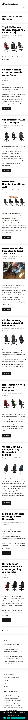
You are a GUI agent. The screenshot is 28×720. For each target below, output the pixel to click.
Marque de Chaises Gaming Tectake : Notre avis (13, 516)
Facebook (7, 686)
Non (9, 717)
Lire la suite (7, 108)
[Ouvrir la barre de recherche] (20, 7)
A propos (6, 683)
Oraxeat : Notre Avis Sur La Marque (13, 121)
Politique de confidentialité (11, 677)
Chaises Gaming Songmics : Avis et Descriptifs (12, 323)
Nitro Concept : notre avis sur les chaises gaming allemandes (12, 568)
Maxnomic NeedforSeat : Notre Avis (13, 184)
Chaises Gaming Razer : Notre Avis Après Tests (12, 72)
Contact (6, 680)
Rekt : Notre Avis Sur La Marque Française (13, 387)
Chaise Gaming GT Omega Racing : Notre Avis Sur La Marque (13, 450)
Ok (4, 717)
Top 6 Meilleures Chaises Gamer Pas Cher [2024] (13, 30)
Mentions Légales (9, 674)
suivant (12, 631)
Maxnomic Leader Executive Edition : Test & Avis (12, 251)
